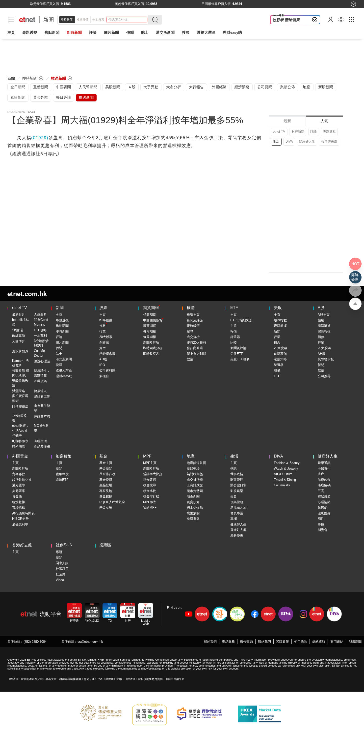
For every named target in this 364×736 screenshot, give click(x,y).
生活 (276, 141)
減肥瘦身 (324, 513)
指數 (102, 326)
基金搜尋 (105, 480)
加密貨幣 (64, 456)
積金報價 (149, 480)
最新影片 (18, 314)
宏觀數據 (280, 326)
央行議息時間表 (23, 513)
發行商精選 (195, 348)
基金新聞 (105, 468)
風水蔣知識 (20, 351)
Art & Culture (283, 474)
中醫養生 (324, 468)
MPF (147, 456)
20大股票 (105, 337)
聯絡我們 (264, 642)
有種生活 (40, 441)
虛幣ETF (62, 480)
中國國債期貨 (152, 320)
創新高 (104, 342)
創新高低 (280, 354)
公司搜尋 (324, 376)
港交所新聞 (165, 32)
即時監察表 (151, 354)
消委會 (322, 530)
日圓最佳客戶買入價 (216, 4)
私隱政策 (282, 642)
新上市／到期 (196, 354)
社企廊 (60, 574)
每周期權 (149, 337)
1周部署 (18, 330)
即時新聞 (62, 331)
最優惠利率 (20, 524)
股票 (103, 308)
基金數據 (105, 496)
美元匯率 (18, 491)
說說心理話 (42, 361)
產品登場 (105, 485)
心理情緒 (324, 502)
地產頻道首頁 (196, 463)
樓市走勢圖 (195, 491)
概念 (277, 342)
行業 (102, 331)
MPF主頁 (149, 463)
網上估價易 (195, 507)
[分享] (355, 290)
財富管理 (236, 480)
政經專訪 (18, 335)
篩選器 (235, 337)
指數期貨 (149, 314)
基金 (103, 456)
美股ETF (236, 354)
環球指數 (280, 320)
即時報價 (67, 19)
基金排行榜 (107, 474)
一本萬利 (40, 335)
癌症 (321, 474)
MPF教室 (149, 502)
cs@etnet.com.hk (90, 642)
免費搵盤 (193, 519)
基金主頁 (105, 463)
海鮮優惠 (236, 535)
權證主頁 (193, 314)
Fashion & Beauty (287, 463)
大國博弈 (18, 341)
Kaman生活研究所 (20, 363)
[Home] (27, 19)
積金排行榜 (151, 496)
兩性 (321, 519)
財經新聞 (297, 131)
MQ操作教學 (41, 428)
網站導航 (318, 642)
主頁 (11, 32)
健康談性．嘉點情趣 (42, 373)
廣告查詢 (246, 642)
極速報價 (82, 19)
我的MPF (149, 507)
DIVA (289, 141)
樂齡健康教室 (20, 383)
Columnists (282, 485)
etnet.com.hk (27, 293)
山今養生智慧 (42, 408)
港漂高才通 (238, 507)
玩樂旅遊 (236, 502)
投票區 (105, 545)
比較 (233, 342)
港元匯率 (18, 485)
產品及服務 (42, 446)
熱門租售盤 (195, 474)
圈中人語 (62, 563)
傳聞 (59, 348)
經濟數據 (18, 502)
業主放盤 (193, 513)
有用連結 (336, 642)
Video (60, 580)
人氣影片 (40, 314)
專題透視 (329, 131)
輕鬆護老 (324, 496)
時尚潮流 (18, 446)
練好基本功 (42, 416)
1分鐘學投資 (19, 418)
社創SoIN (64, 545)
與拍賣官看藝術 (20, 398)
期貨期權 (151, 308)
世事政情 (236, 474)
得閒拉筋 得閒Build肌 (20, 373)
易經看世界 (42, 396)
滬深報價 (324, 331)
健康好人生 (307, 141)
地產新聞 (193, 496)
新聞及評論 (151, 342)
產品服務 (228, 642)
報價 (233, 331)
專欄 (233, 519)
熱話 (233, 468)
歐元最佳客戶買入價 (44, 4)
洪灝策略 (18, 391)
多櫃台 (104, 376)
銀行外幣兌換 (21, 480)
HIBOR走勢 (20, 519)
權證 (191, 308)
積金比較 (149, 491)
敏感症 (322, 507)
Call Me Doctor (39, 353)
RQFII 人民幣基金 (112, 502)
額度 (321, 320)
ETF (234, 308)
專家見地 (105, 491)
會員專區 (236, 513)
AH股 (103, 359)
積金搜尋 (149, 485)
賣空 (102, 348)
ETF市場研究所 (241, 320)
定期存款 (18, 474)
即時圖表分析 (152, 348)
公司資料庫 (107, 370)
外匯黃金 (20, 456)
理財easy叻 (232, 32)
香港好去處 (329, 141)
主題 (233, 326)
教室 (190, 359)
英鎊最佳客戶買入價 (129, 4)
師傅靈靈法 (20, 406)
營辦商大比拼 (152, 474)
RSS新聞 (355, 642)
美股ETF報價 (239, 359)
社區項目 (62, 569)
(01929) (39, 137)
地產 (191, 456)
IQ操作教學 (20, 441)
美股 (278, 308)
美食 (233, 496)
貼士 (59, 354)
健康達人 (40, 391)
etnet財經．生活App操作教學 (20, 430)
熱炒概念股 (107, 354)
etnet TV (279, 131)
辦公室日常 (238, 485)
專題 (59, 552)
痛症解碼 (324, 485)
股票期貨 (149, 326)
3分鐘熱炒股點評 (41, 343)
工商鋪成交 (195, 485)
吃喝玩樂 (40, 381)
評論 (313, 131)
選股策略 (280, 359)
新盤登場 (193, 468)
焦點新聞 (62, 326)
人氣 (324, 121)
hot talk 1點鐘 (20, 322)
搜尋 (185, 32)
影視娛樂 (236, 491)
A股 (321, 308)
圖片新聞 (111, 32)
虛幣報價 (62, 474)
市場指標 (18, 507)
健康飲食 (324, 480)
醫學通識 (324, 463)
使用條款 (300, 642)
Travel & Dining (285, 480)
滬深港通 (324, 326)
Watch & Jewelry (286, 468)
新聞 (48, 20)
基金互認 (105, 507)
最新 (287, 121)
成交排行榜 (195, 480)
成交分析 (193, 337)
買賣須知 (193, 502)
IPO (102, 365)
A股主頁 (324, 314)
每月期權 (149, 331)
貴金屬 (17, 496)
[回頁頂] (355, 304)
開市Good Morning (41, 322)
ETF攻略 (40, 330)
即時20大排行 (196, 342)
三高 (321, 491)
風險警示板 (326, 359)
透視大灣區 (206, 32)
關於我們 (210, 642)
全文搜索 (98, 19)
